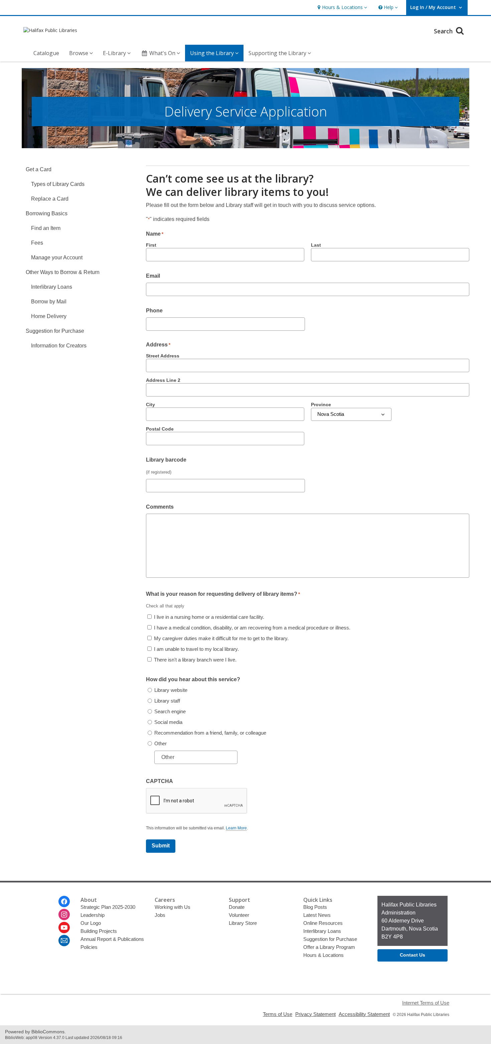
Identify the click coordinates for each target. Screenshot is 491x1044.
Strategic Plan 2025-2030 (107, 907)
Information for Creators (59, 345)
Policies (89, 947)
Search (444, 31)
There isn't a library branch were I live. (195, 660)
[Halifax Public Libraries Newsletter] (64, 940)
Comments (160, 507)
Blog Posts (315, 907)
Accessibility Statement (364, 1014)
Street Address (162, 355)
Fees (37, 243)
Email (153, 276)
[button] (341, 7)
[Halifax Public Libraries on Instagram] (64, 914)
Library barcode (166, 460)
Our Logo (90, 923)
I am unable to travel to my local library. (196, 649)
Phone (154, 310)
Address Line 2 (163, 380)
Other (160, 743)
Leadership (92, 915)
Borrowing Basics (46, 213)
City (150, 404)
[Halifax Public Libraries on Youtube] (64, 927)
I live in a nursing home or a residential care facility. (209, 617)
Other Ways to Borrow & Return (63, 272)
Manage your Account (57, 257)
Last (316, 245)
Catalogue (46, 53)
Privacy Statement (315, 1014)
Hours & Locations (323, 955)
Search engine (170, 711)
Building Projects (98, 931)
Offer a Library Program (329, 947)
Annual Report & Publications (112, 939)
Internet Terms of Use (425, 1003)
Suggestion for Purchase (55, 331)
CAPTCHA (159, 781)
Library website (170, 690)
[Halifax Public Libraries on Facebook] (64, 901)
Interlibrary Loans (51, 287)
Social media (168, 722)
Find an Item (45, 228)
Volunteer (239, 915)
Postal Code (160, 429)
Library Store (243, 923)
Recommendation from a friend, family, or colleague (210, 733)
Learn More (236, 828)
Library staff (167, 701)
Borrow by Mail (48, 301)
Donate (236, 907)
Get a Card (38, 169)
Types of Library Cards (58, 184)
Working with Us (172, 907)
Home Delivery (48, 316)
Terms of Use (277, 1014)
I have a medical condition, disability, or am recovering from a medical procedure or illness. (252, 627)
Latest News (317, 915)
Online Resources (323, 923)
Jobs (160, 915)
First (151, 245)
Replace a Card (49, 199)
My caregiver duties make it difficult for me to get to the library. (221, 638)
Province (321, 404)
